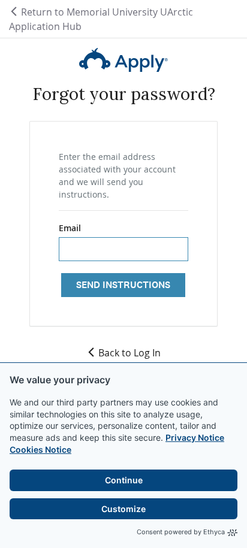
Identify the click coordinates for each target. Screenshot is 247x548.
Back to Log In (129, 352)
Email (70, 228)
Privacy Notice (194, 437)
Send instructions (123, 284)
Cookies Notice (40, 449)
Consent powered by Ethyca (181, 532)
